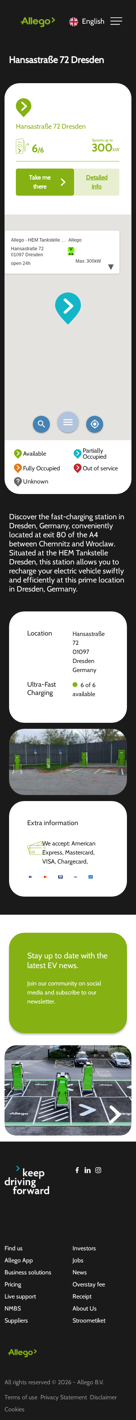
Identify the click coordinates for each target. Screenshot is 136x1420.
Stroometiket (89, 1320)
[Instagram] (98, 1170)
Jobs (78, 1260)
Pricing (13, 1284)
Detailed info (97, 182)
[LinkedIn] (87, 1170)
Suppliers (16, 1320)
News (80, 1272)
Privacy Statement (63, 1397)
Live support (20, 1296)
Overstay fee (89, 1284)
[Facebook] (77, 1170)
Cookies (15, 1409)
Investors (84, 1248)
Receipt (82, 1296)
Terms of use (21, 1397)
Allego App (19, 1260)
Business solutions (28, 1272)
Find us (14, 1248)
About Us (85, 1308)
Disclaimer (103, 1397)
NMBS (13, 1308)
